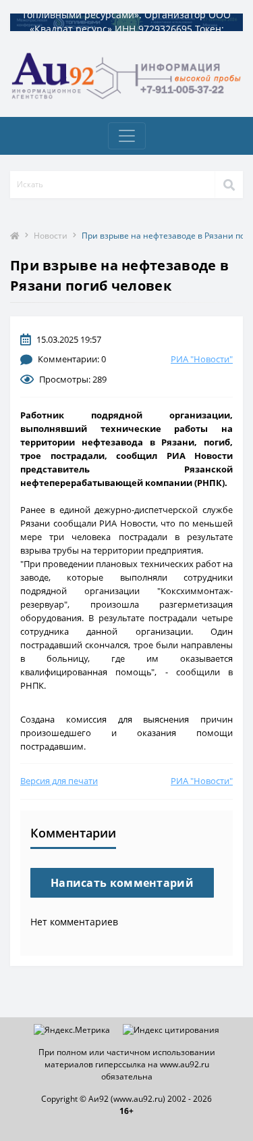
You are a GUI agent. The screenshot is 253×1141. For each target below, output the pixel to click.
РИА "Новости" (202, 359)
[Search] (229, 184)
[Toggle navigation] (127, 135)
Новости (50, 235)
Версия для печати (59, 781)
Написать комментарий (122, 882)
